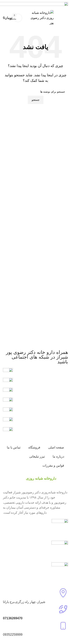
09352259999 (12, 634)
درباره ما (58, 456)
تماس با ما (14, 447)
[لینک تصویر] (8, 422)
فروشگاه (34, 447)
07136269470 (12, 618)
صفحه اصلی (56, 447)
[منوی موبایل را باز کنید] (64, 18)
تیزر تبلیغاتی (37, 456)
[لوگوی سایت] (40, 17)
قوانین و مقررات (53, 465)
